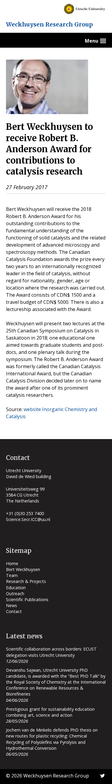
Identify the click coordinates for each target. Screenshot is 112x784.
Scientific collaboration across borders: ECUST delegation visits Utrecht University (51, 652)
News (11, 605)
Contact (14, 611)
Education (16, 587)
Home (12, 563)
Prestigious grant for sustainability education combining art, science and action (50, 712)
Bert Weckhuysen (23, 569)
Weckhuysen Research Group (49, 24)
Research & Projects (26, 581)
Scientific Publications (27, 599)
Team (12, 575)
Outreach (15, 593)
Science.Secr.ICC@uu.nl (28, 519)
